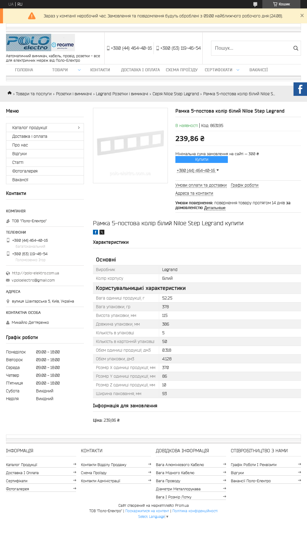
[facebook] (95, 233)
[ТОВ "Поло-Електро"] (40, 43)
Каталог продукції (29, 127)
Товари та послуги (34, 93)
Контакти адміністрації (100, 481)
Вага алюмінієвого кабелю (180, 464)
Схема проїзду (182, 69)
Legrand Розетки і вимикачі (122, 93)
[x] (102, 233)
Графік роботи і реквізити (253, 464)
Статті (17, 162)
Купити (201, 159)
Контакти (100, 69)
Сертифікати (218, 69)
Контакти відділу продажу (103, 464)
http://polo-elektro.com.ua (35, 273)
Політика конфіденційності (195, 511)
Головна (24, 69)
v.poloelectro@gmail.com (33, 280)
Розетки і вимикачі (74, 93)
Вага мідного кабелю (175, 473)
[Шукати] (296, 48)
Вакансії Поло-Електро (251, 481)
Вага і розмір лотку (173, 497)
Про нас (20, 145)
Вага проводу (168, 481)
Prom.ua (182, 505)
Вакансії (258, 69)
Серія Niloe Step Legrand (176, 93)
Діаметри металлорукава (178, 489)
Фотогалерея (24, 171)
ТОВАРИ (60, 69)
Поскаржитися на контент (147, 511)
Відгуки (19, 153)
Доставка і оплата (140, 69)
